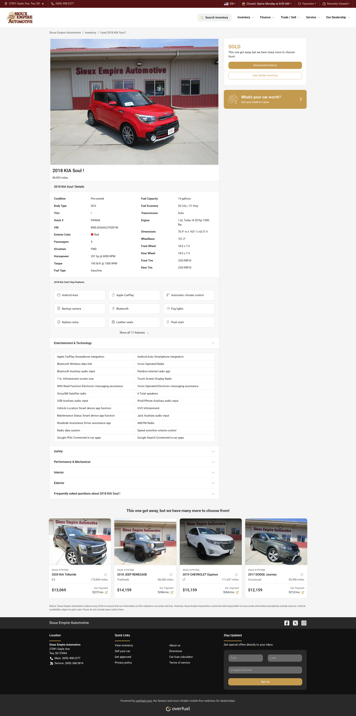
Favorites (308, 3)
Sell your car (122, 651)
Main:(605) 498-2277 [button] (67, 658)
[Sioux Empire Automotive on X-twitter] (294, 623)
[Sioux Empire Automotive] (19, 17)
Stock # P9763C (60, 570)
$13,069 (59, 590)
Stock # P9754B (256, 570)
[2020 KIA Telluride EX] (80, 541)
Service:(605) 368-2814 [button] (69, 663)
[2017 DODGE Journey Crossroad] (276, 541)
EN (232, 3)
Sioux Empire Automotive (65, 32)
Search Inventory (216, 17)
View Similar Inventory (265, 75)
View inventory (124, 645)
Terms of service (179, 662)
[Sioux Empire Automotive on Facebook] (285, 623)
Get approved (123, 657)
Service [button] (311, 17)
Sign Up (265, 681)
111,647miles (230, 579)
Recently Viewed (337, 3)
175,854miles (99, 579)
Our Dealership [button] (336, 17)
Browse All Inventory (265, 65)
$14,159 (124, 590)
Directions (175, 651)
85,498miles (296, 579)
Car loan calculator (181, 657)
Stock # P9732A (191, 570)
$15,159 (190, 590)
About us (174, 645)
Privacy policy (123, 662)
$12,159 (255, 590)
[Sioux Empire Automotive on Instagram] (302, 623)
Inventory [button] (244, 17)
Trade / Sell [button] (288, 17)
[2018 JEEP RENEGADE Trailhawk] (145, 541)
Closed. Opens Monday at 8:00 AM (268, 3)
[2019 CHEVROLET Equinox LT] (211, 541)
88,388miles (165, 579)
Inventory (90, 32)
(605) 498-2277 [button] (65, 3)
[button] (25, 3)
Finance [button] (265, 17)
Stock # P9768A (125, 570)
